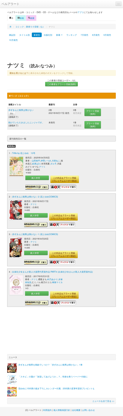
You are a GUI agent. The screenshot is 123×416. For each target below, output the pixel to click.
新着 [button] (58, 34)
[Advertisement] (61, 53)
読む (12, 113)
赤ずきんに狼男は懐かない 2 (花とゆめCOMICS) (35, 196)
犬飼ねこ (56, 160)
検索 (32, 18)
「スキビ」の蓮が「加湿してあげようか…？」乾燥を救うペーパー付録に (53, 376)
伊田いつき (46, 160)
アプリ (80, 12)
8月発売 (96, 34)
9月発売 (107, 34)
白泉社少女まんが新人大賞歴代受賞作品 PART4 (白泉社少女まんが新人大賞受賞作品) (52, 271)
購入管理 (36, 177)
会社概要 (76, 409)
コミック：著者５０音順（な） (30, 26)
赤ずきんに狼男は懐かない (21, 109)
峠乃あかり (52, 279)
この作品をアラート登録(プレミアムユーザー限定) (64, 179)
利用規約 (47, 409)
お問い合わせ (88, 409)
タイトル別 (24, 34)
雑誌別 (12, 34)
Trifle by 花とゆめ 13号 (23, 153)
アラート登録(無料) (92, 112)
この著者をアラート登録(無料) (61, 84)
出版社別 (48, 34)
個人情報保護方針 (61, 409)
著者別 (37, 34)
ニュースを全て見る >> (103, 400)
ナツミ (42, 166)
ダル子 (53, 163)
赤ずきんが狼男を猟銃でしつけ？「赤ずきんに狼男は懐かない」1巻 (50, 364)
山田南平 (36, 160)
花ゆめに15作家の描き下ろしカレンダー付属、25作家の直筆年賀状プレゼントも (56, 388)
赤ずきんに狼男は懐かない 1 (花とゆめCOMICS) (35, 234)
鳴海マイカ (57, 282)
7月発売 (84, 34)
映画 (22, 18)
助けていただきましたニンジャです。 (26, 122)
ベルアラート (11, 4)
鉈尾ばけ (36, 163)
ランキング (71, 34)
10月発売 (13, 39)
